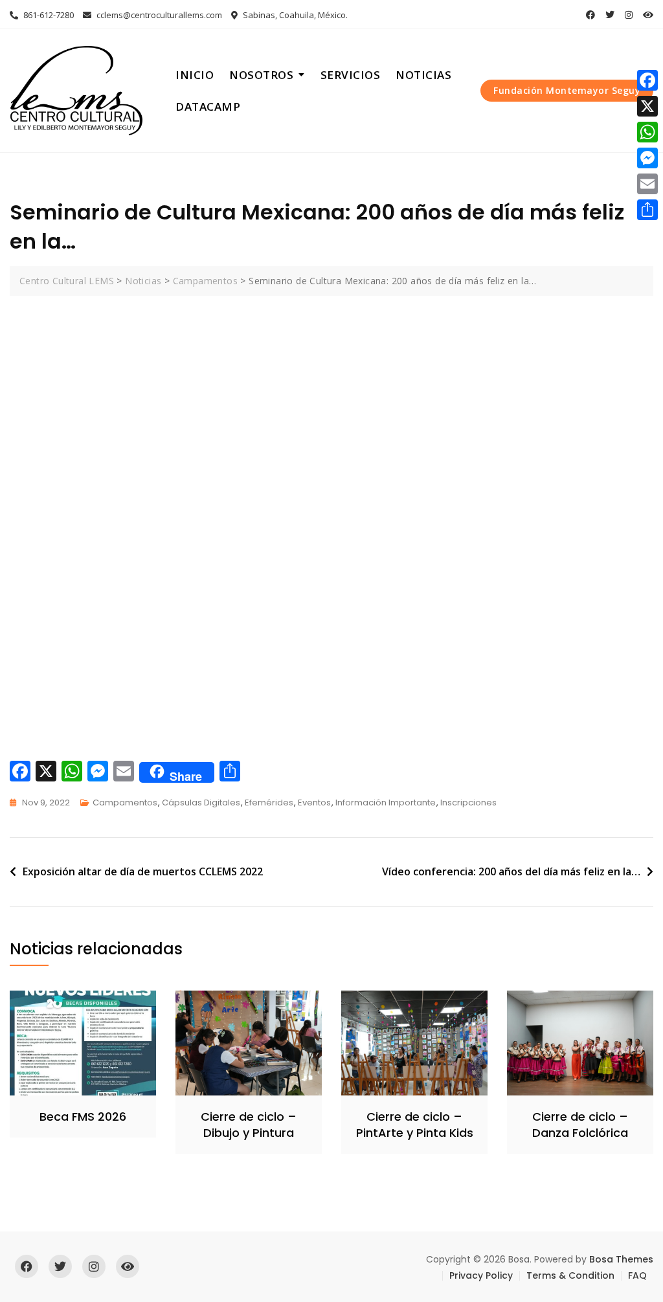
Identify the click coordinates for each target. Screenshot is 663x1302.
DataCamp (207, 106)
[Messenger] (647, 158)
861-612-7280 (47, 15)
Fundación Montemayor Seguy (566, 90)
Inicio (194, 74)
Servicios (350, 74)
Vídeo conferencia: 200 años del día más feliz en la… (511, 871)
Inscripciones (468, 802)
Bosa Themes (621, 1259)
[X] (647, 106)
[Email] (647, 184)
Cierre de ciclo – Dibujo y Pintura (249, 1124)
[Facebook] (647, 80)
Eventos (314, 802)
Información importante (385, 802)
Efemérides (269, 802)
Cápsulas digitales (201, 802)
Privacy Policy (481, 1275)
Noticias (423, 74)
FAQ (637, 1275)
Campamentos (125, 802)
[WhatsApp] (647, 132)
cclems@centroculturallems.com (158, 15)
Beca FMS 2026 (82, 1116)
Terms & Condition (570, 1275)
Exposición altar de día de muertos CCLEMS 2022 (143, 871)
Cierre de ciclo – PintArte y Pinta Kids (414, 1124)
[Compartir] (647, 210)
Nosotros (261, 74)
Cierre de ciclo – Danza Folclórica (580, 1124)
